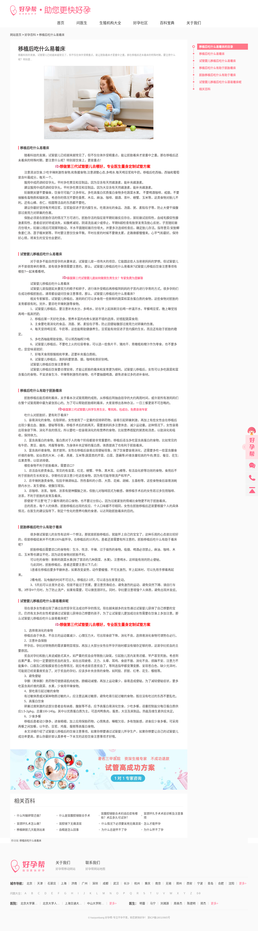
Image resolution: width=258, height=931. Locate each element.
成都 (105, 883)
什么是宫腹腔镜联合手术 (74, 815)
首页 (60, 23)
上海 (64, 883)
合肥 (221, 883)
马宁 (153, 903)
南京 (158, 883)
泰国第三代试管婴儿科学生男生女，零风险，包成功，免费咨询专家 (105, 409)
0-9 (198, 893)
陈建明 (191, 903)
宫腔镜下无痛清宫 (70, 823)
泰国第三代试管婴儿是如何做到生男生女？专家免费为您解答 (105, 278)
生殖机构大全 (110, 23)
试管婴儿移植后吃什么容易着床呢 (44, 601)
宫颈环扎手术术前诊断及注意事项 (163, 815)
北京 (29, 883)
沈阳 (231, 883)
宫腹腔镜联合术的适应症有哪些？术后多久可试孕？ (119, 815)
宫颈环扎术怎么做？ (29, 823)
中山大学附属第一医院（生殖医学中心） (97, 903)
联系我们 (92, 863)
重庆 (147, 883)
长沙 (126, 883)
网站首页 (15, 34)
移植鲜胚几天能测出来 (31, 829)
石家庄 (52, 883)
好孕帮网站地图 (95, 868)
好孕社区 (140, 23)
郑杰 (203, 903)
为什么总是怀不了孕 (114, 829)
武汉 (116, 883)
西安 (189, 883)
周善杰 (178, 903)
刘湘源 (164, 903)
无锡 (168, 883)
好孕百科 (30, 34)
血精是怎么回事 (69, 829)
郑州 (179, 883)
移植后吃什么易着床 (34, 148)
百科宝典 (167, 23)
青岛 (210, 883)
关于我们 (193, 23)
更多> (242, 883)
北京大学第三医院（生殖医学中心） (30, 903)
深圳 (95, 883)
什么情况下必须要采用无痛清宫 (121, 823)
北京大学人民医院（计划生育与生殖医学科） (52, 903)
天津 (40, 883)
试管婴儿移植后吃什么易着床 (41, 254)
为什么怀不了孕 (153, 829)
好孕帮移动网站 (65, 868)
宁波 (200, 883)
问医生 (81, 23)
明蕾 (142, 903)
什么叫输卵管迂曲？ (29, 815)
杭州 (137, 883)
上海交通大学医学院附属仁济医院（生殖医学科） (75, 903)
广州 (84, 883)
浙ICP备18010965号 (159, 917)
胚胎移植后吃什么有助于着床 (41, 527)
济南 (74, 883)
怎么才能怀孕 (152, 823)
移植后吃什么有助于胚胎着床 (41, 390)
